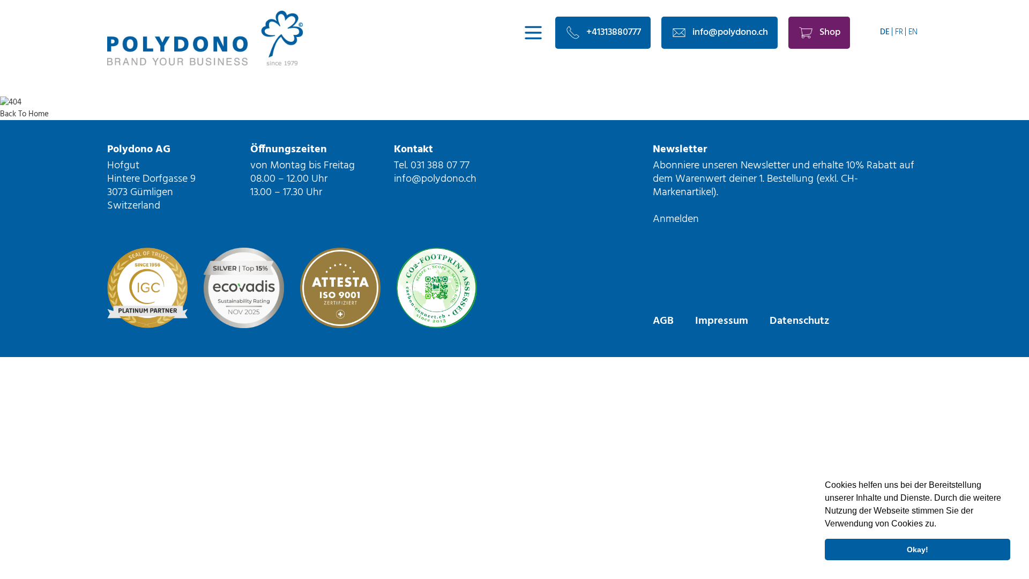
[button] (940, 524)
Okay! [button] (917, 549)
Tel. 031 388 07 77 (431, 165)
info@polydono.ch (730, 32)
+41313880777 (613, 32)
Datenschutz (799, 321)
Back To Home (24, 114)
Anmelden (676, 219)
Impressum (721, 321)
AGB (663, 321)
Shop (829, 32)
